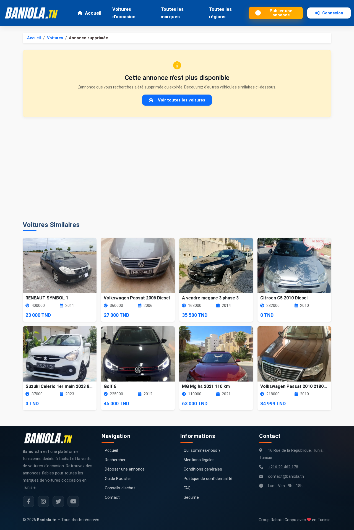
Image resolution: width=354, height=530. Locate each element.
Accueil (93, 13)
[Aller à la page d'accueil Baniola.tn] (50, 438)
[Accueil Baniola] (33, 13)
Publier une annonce (281, 12)
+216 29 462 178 (283, 467)
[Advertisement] (177, 169)
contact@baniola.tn (286, 476)
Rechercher (115, 460)
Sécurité (191, 497)
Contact (112, 497)
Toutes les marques (172, 12)
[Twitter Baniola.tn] (58, 501)
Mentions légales (199, 460)
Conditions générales (203, 469)
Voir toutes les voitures (181, 100)
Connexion (332, 13)
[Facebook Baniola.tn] (28, 501)
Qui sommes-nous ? (202, 450)
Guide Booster (118, 478)
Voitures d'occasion (124, 12)
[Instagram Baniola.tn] (43, 501)
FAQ (187, 488)
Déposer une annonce (125, 469)
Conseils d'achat (120, 488)
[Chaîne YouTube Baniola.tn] (73, 501)
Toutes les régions (220, 12)
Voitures (55, 38)
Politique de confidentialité (208, 478)
